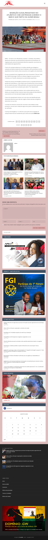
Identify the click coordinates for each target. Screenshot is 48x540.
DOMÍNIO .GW (7, 400)
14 (35, 427)
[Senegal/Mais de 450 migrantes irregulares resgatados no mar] (4, 466)
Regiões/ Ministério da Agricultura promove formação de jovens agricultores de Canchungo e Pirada (24, 323)
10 (12, 427)
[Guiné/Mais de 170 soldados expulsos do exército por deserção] (4, 461)
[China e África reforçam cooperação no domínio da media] (4, 456)
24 (12, 434)
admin (16, 19)
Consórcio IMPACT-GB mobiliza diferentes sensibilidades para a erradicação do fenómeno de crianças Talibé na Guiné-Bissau (34, 192)
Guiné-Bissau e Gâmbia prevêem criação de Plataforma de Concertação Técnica (21, 345)
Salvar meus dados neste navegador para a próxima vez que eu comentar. (22, 224)
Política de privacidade (7, 490)
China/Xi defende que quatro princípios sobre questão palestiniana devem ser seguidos (23, 341)
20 (30, 430)
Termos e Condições (6, 493)
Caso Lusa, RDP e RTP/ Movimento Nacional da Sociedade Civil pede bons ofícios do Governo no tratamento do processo (13, 192)
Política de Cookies (6, 496)
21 (35, 430)
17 (12, 430)
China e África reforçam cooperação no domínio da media (16, 328)
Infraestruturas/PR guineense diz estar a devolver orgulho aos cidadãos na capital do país (34, 173)
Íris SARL (21, 537)
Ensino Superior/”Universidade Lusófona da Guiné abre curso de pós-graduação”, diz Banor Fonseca (13, 173)
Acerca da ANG (5, 484)
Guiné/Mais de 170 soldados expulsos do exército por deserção (17, 332)
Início (3, 481)
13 (30, 427)
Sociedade (29, 19)
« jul (5, 439)
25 (18, 434)
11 (18, 427)
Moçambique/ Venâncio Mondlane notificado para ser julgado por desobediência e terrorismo (22, 356)
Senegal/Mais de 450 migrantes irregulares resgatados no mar (17, 336)
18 (18, 430)
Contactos (4, 487)
